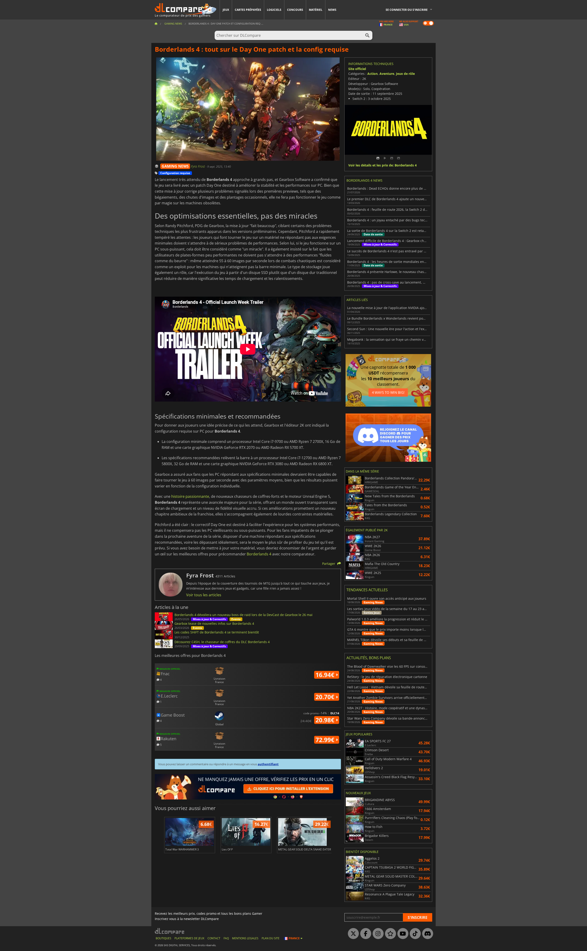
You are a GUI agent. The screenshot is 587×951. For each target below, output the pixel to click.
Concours (295, 10)
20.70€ (326, 697)
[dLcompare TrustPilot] (389, 934)
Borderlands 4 (259, 554)
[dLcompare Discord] (426, 934)
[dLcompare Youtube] (401, 934)
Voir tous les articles (203, 594)
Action (372, 73)
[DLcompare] (170, 931)
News (332, 10)
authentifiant (268, 764)
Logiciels (274, 10)
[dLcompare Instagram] (377, 934)
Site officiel (357, 69)
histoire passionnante (190, 496)
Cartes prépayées (248, 10)
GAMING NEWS (175, 166)
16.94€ (326, 675)
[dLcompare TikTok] (414, 934)
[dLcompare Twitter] (352, 934)
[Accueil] (156, 23)
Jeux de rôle (405, 73)
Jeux (226, 10)
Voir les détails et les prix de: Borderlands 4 (382, 165)
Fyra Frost (198, 166)
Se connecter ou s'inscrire (407, 10)
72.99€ (326, 740)
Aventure (386, 73)
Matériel (315, 10)
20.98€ (326, 720)
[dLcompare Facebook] (364, 934)
